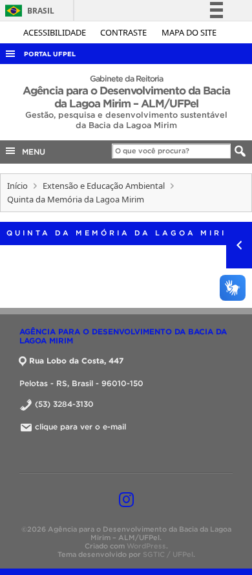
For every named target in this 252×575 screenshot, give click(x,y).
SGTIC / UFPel (168, 554)
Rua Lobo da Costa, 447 (76, 360)
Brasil (27, 10)
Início (17, 185)
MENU (31, 151)
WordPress (146, 546)
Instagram (126, 499)
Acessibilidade (55, 32)
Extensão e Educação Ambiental (104, 185)
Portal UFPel (50, 54)
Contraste (124, 32)
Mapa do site (189, 32)
